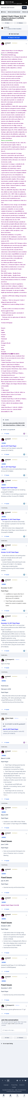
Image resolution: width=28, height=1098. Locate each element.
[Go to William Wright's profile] (2, 719)
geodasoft (6, 27)
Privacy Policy (14, 1085)
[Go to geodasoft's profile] (2, 28)
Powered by (14, 1091)
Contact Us (21, 1085)
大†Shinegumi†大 (9, 659)
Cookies (14, 1087)
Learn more (3, 2)
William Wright (9, 718)
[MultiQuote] (2, 433)
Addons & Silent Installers (14, 28)
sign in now (11, 1023)
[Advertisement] (14, 1061)
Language (6, 1085)
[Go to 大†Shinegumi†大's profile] (2, 660)
